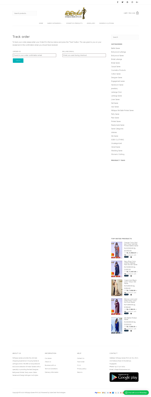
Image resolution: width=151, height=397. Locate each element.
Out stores (48, 358)
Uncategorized (116, 143)
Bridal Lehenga (116, 59)
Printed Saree (116, 121)
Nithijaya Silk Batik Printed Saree (122, 110)
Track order (81, 362)
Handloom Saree (117, 85)
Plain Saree (115, 118)
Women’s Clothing (106, 23)
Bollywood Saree (117, 55)
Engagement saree (118, 81)
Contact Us (80, 358)
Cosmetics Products (74, 23)
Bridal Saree (115, 63)
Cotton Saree (115, 74)
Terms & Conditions (51, 369)
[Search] (33, 13)
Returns (79, 372)
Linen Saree (115, 99)
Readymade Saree (117, 125)
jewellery (91, 23)
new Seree (115, 107)
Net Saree (114, 103)
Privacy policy (81, 369)
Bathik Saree (115, 48)
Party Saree (115, 114)
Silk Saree (114, 136)
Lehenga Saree (116, 96)
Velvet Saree (115, 147)
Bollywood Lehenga (118, 52)
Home (41, 23)
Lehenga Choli (116, 92)
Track (18, 60)
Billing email (68, 51)
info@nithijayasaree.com (122, 369)
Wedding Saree (116, 151)
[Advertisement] (125, 200)
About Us (48, 362)
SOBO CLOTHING (117, 140)
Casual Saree (115, 66)
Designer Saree (116, 77)
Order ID (17, 51)
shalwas (114, 132)
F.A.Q (79, 365)
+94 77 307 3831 (119, 366)
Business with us (50, 365)
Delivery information (51, 372)
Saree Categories (54, 23)
